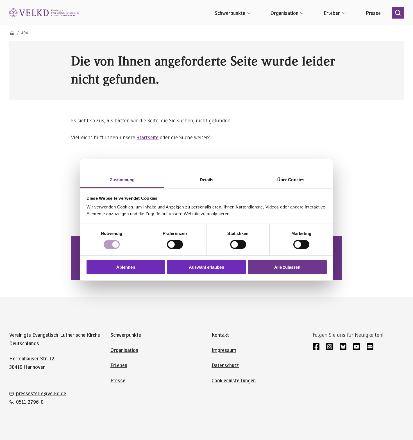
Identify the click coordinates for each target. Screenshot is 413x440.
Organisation (124, 350)
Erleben (118, 365)
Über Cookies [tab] (290, 179)
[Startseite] (12, 33)
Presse (117, 380)
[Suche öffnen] (398, 13)
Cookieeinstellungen (234, 380)
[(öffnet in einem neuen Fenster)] (316, 346)
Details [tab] (207, 179)
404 (24, 33)
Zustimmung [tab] (122, 179)
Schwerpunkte (125, 335)
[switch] (175, 244)
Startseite (147, 137)
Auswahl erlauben (206, 267)
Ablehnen (125, 267)
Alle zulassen (287, 267)
